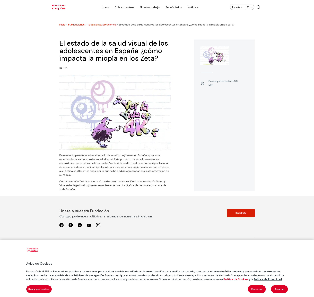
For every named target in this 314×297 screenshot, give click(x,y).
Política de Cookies (235, 279)
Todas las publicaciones (101, 24)
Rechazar (256, 289)
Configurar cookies (39, 289)
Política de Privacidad (268, 279)
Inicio (62, 24)
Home (105, 7)
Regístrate (241, 213)
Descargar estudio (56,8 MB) (223, 83)
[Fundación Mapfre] (58, 7)
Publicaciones (76, 24)
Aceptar (279, 289)
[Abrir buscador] (258, 7)
